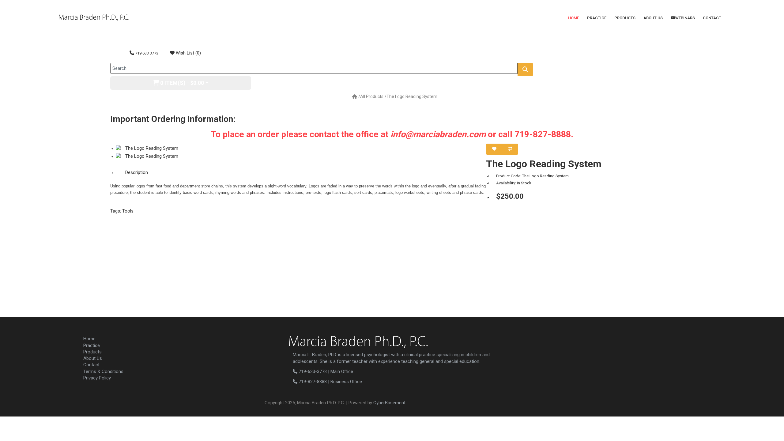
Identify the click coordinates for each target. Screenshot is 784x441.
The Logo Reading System (411, 96)
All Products (371, 96)
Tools (128, 211)
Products (624, 18)
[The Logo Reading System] (301, 148)
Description (136, 172)
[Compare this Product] (510, 149)
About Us (653, 18)
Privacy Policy (97, 378)
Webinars (685, 18)
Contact (712, 18)
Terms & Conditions (103, 371)
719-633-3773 (312, 371)
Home (573, 18)
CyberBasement (389, 402)
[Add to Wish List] (494, 149)
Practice (596, 18)
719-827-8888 (312, 381)
